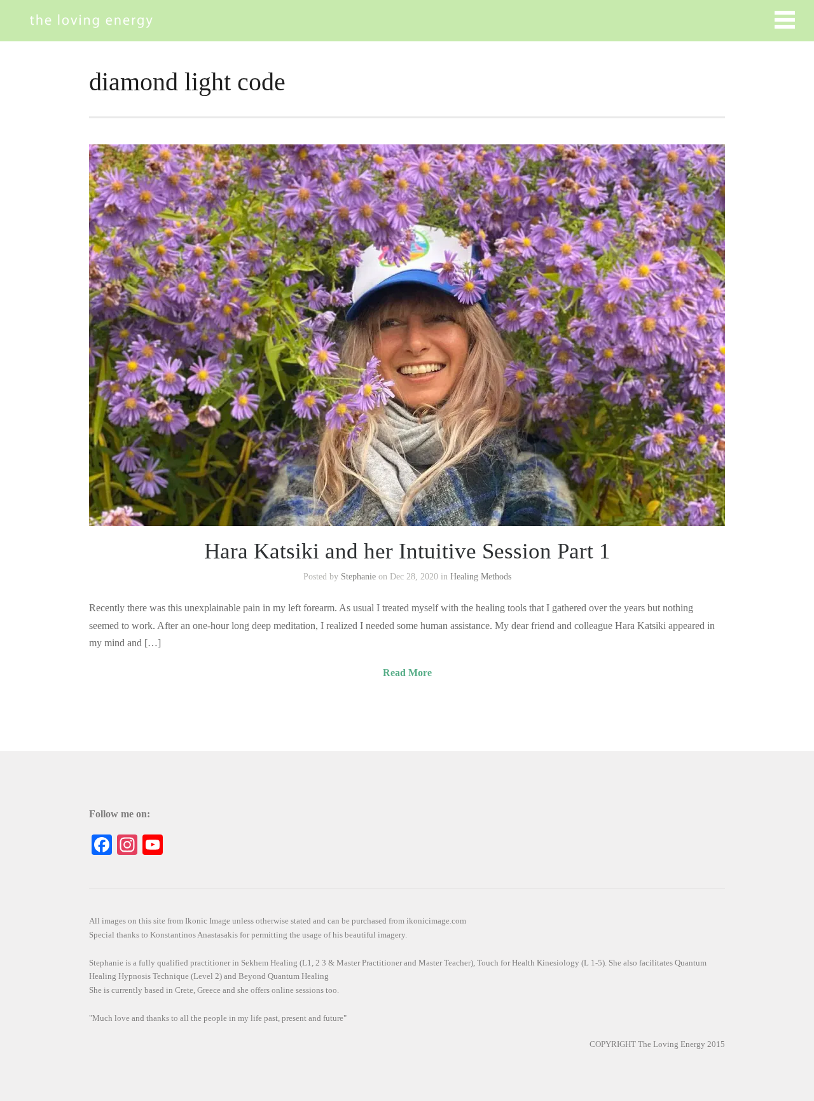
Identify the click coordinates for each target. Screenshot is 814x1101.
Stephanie (358, 576)
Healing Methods (480, 576)
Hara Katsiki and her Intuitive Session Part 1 (407, 551)
